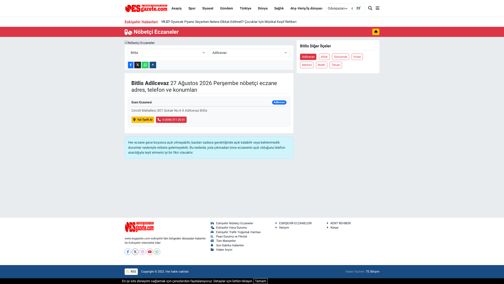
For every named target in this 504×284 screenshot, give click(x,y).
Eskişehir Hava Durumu (231, 227)
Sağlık (279, 8)
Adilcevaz (308, 57)
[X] (135, 251)
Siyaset (207, 8)
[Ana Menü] (375, 8)
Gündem (226, 8)
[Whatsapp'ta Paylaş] (145, 65)
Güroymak (340, 57)
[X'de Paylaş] (137, 65)
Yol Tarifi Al (144, 119)
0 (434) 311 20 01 (173, 119)
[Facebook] (128, 251)
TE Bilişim (372, 271)
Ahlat (324, 57)
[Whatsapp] (157, 251)
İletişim (284, 227)
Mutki (321, 65)
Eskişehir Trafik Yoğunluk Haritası (238, 232)
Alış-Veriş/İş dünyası (306, 8)
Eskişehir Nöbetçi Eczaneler (234, 223)
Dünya (263, 8)
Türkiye (245, 8)
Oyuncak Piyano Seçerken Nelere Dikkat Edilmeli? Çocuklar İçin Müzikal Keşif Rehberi (228, 22)
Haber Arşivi (224, 249)
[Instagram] (142, 251)
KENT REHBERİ (341, 223)
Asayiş (176, 8)
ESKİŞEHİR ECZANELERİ (295, 223)
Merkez (307, 65)
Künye (334, 227)
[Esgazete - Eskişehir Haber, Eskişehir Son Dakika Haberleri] (146, 8)
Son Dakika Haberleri (230, 245)
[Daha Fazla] (153, 65)
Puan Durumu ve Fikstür (231, 236)
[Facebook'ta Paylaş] (130, 65)
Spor (191, 8)
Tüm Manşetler (226, 241)
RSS (133, 271)
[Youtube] (149, 251)
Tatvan (336, 65)
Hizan (357, 57)
